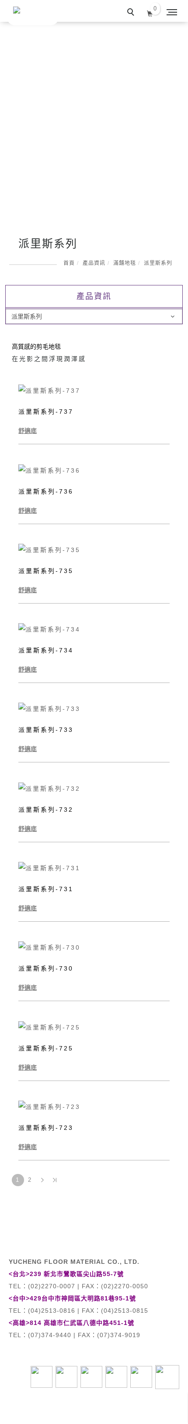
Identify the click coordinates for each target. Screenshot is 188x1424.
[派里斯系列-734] (94, 628)
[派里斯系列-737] (94, 390)
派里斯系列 (158, 263)
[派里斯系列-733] (94, 708)
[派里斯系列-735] (94, 549)
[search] (132, 13)
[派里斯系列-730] (94, 947)
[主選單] (171, 12)
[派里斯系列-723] (94, 1106)
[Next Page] (42, 1180)
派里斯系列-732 (45, 809)
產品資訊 (94, 263)
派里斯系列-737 (45, 411)
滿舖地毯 (124, 263)
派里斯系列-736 (45, 491)
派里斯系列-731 (45, 888)
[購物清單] (150, 12)
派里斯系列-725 (45, 1048)
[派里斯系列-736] (94, 469)
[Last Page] (55, 1180)
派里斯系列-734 (45, 650)
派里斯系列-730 (45, 968)
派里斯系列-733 (45, 729)
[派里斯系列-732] (94, 787)
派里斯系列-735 (45, 570)
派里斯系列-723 (45, 1127)
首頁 (69, 263)
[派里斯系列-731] (94, 867)
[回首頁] (33, 12)
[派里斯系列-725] (94, 1026)
